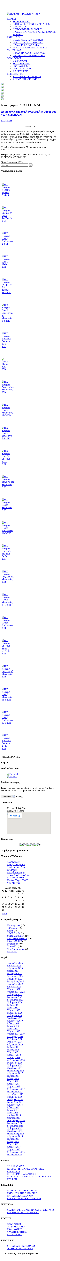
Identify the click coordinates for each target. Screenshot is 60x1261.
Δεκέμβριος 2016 (15, 1094)
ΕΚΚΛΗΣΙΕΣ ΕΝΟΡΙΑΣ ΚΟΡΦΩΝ (30, 47)
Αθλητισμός (12, 928)
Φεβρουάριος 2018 (16, 1060)
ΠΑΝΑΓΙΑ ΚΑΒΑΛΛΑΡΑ (26, 45)
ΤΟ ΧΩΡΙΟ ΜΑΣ (21, 21)
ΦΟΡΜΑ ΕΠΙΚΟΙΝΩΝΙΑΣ (26, 79)
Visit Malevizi (13, 883)
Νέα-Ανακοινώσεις (16, 949)
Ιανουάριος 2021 (14, 997)
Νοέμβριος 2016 (14, 1097)
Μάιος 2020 (12, 1007)
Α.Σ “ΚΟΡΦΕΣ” (20, 71)
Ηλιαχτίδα (11, 870)
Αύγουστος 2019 (15, 1020)
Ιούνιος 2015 (13, 1141)
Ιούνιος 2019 (13, 1026)
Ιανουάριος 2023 (14, 973)
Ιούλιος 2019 (13, 1023)
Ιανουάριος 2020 (14, 1013)
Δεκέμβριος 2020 (15, 999)
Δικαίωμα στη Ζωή (16, 867)
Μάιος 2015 (12, 1144)
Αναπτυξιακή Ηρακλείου (18, 875)
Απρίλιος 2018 (14, 1055)
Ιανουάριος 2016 (14, 1123)
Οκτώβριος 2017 (15, 1068)
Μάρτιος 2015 (13, 1149)
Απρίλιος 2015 (14, 1146)
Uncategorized (13, 925)
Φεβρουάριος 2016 (16, 1120)
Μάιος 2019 (12, 1028)
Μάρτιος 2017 (13, 1086)
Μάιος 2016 (12, 1112)
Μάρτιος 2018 (13, 1057)
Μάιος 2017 (12, 1081)
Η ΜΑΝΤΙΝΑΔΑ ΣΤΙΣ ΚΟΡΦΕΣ (29, 53)
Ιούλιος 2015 (13, 1139)
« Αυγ (4, 913)
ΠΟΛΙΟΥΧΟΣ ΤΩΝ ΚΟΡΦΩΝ (28, 40)
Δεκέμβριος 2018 (15, 1036)
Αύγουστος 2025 (15, 963)
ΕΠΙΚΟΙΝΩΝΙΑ (15, 74)
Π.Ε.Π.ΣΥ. (12, 951)
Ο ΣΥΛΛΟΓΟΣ (14, 58)
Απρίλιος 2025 (14, 965)
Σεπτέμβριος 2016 (15, 1102)
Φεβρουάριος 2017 (16, 1089)
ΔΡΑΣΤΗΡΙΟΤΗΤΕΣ (23, 68)
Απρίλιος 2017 (14, 1083)
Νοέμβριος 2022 (14, 978)
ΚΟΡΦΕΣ (11, 19)
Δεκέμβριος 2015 (15, 1125)
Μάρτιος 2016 (13, 1118)
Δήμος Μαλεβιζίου (16, 864)
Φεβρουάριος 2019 (16, 1034)
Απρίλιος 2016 (14, 1115)
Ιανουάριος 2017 (14, 1091)
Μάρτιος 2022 (13, 989)
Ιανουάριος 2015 (14, 1154)
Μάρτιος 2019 (13, 1031)
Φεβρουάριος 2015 (16, 1152)
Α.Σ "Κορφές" (14, 862)
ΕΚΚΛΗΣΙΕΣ (13, 37)
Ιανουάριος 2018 (14, 1062)
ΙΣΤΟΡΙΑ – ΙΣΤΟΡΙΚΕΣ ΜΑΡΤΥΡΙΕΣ (31, 24)
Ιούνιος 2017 (13, 1078)
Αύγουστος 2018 (15, 1044)
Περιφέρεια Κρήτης (16, 872)
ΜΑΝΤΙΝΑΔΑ (14, 50)
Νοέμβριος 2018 (14, 1039)
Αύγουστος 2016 (15, 1104)
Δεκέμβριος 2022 (15, 976)
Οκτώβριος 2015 (15, 1131)
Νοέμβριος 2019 (14, 1015)
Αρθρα (10, 930)
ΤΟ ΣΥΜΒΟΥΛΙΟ (21, 63)
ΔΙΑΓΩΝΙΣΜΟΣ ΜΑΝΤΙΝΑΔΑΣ (29, 55)
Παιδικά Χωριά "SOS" (17, 880)
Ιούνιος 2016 (13, 1110)
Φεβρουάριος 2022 (16, 992)
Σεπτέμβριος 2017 (15, 1070)
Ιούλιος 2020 (13, 1005)
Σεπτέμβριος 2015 (15, 1133)
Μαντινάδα (12, 946)
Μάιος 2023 (12, 971)
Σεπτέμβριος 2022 (15, 981)
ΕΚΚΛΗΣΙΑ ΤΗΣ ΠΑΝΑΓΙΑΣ (28, 42)
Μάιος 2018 (12, 1052)
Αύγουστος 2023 (15, 968)
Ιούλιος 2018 (13, 1047)
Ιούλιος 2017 (13, 1076)
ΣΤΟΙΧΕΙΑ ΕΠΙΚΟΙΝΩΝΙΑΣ (27, 76)
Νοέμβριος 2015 (14, 1128)
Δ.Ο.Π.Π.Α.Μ (6, 121)
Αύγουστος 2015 (15, 1136)
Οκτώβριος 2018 (15, 1041)
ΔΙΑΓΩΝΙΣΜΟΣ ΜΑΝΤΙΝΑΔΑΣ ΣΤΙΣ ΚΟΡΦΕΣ (30, 1210)
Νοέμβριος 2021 (14, 994)
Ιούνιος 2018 (13, 1049)
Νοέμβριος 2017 (14, 1065)
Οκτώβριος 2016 (15, 1099)
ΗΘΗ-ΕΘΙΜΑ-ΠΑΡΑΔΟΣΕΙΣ (27, 29)
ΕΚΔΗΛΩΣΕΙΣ (20, 66)
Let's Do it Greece (15, 877)
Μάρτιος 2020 (13, 1010)
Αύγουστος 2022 (15, 984)
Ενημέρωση (12, 943)
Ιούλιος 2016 (13, 1107)
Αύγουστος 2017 (15, 1073)
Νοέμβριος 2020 (14, 1002)
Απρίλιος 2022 (14, 986)
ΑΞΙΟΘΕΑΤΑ (19, 26)
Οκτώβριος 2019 (15, 1018)
